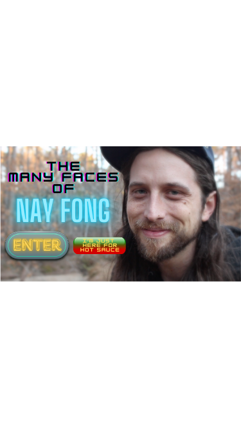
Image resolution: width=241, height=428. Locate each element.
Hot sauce (100, 250)
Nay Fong (62, 210)
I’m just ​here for (100, 243)
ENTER (37, 245)
